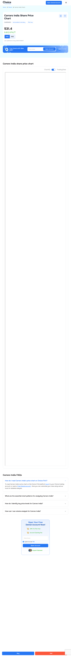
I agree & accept (62, 49)
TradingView (61, 70)
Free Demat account (24, 486)
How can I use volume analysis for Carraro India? (23, 511)
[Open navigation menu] (66, 2)
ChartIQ (47, 70)
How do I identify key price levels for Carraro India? (24, 503)
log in (47, 484)
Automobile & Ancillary (19, 22)
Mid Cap (30, 22)
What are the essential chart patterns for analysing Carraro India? (29, 496)
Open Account (49, 49)
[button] (60, 16)
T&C (59, 50)
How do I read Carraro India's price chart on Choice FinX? (26, 481)
